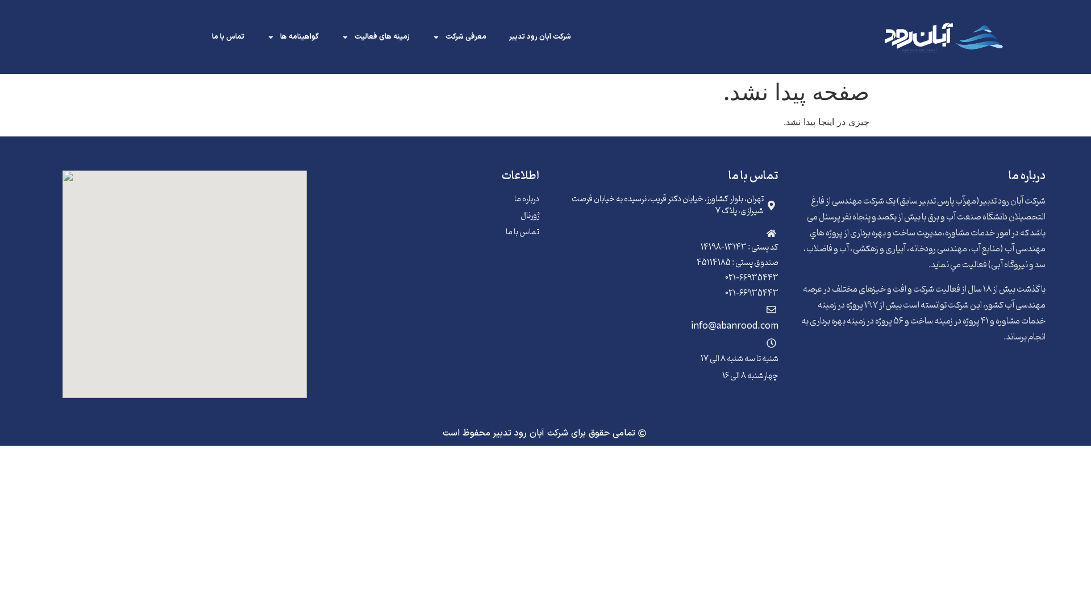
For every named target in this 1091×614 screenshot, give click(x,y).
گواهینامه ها (299, 37)
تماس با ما (228, 37)
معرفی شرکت (465, 37)
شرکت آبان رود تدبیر (540, 37)
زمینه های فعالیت (382, 37)
